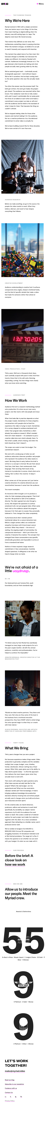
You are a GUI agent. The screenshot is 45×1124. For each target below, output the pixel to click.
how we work (15, 864)
